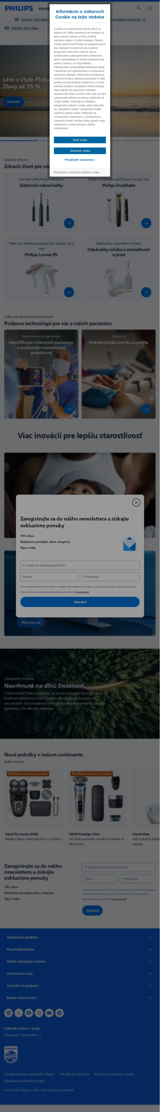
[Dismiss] (136, 502)
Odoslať (80, 602)
